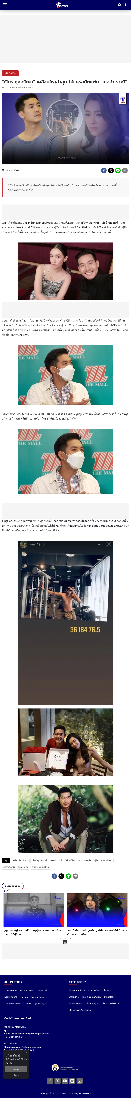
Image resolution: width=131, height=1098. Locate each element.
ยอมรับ (16, 1069)
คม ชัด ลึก (43, 990)
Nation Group (27, 990)
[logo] (60, 5)
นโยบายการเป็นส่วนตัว (80, 1010)
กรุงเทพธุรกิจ (11, 997)
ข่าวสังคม (108, 990)
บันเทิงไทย (28, 87)
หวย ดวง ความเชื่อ (91, 997)
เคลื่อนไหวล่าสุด (20, 860)
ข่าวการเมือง (94, 990)
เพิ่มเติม (8, 1062)
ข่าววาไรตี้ (109, 997)
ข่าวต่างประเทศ (76, 1003)
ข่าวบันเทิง (16, 87)
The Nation (10, 990)
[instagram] (80, 1081)
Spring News (37, 997)
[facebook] (104, 170)
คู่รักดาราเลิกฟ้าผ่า (103, 860)
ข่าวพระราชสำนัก (77, 990)
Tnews (27, 1003)
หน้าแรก (5, 87)
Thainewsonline (12, 1003)
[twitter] (111, 170)
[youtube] (65, 1081)
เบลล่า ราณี (56, 860)
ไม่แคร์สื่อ (70, 860)
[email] (125, 170)
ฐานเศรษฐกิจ (41, 1003)
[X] (57, 1081)
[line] (118, 170)
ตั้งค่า (16, 1075)
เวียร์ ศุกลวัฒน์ (39, 860)
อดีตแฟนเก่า (84, 860)
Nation (24, 997)
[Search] (120, 5)
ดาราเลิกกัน (9, 867)
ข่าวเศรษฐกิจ (93, 1003)
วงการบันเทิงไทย (40, 867)
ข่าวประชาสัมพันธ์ (110, 1003)
